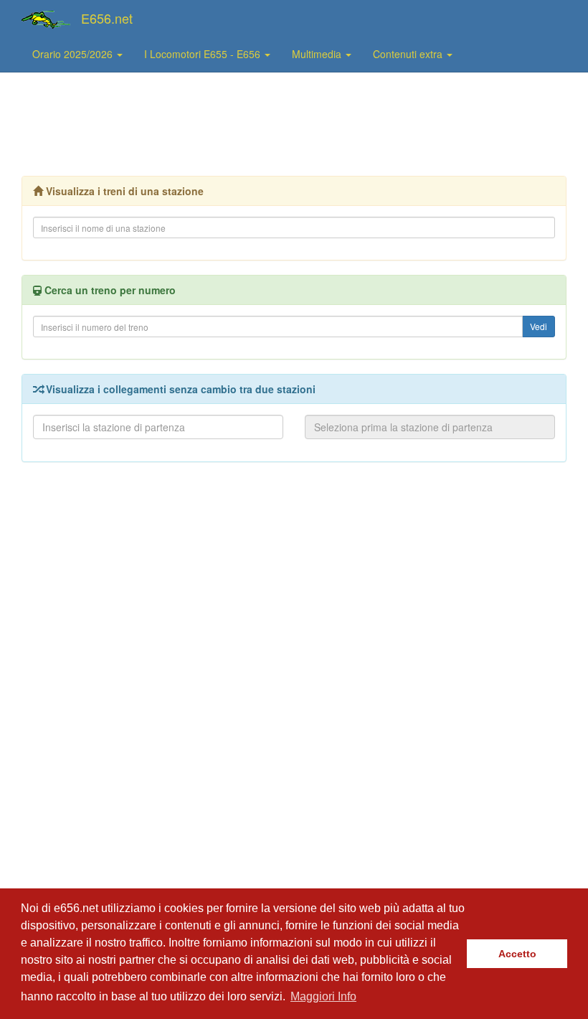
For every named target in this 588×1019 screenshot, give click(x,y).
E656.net (107, 18)
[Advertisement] (294, 122)
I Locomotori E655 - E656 (203, 54)
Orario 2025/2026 (73, 54)
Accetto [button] (517, 953)
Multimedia (318, 54)
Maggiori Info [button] (323, 996)
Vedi (538, 326)
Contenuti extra (409, 54)
